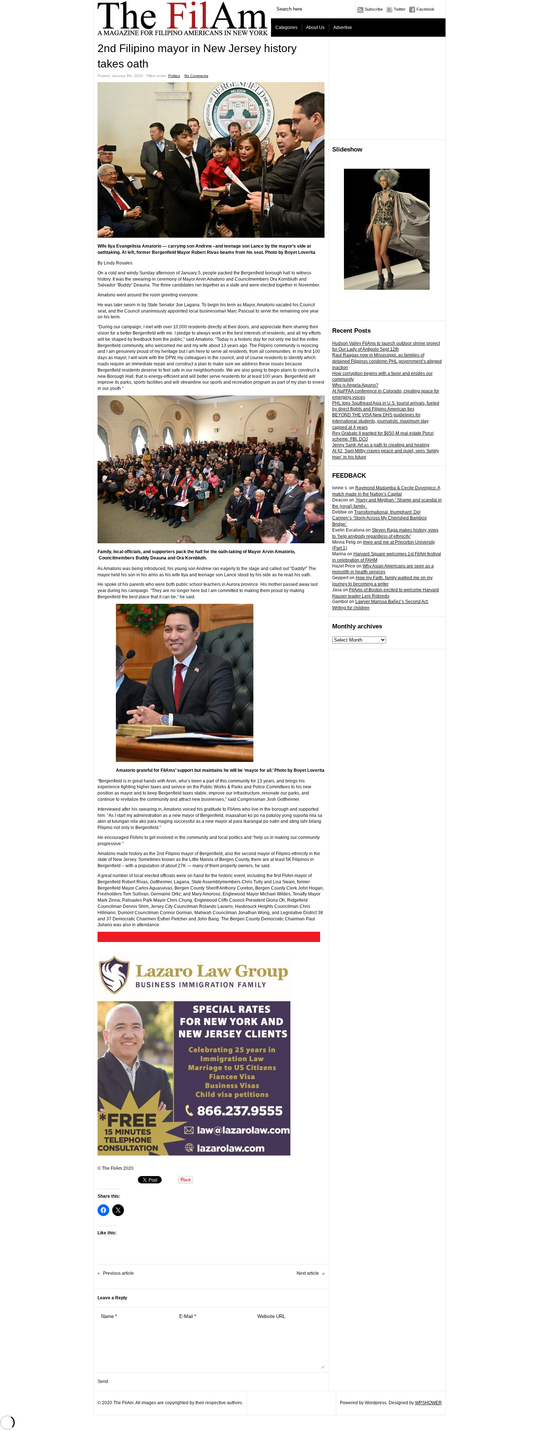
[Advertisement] (387, 88)
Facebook (425, 9)
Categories (286, 27)
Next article (308, 1273)
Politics (174, 76)
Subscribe (374, 9)
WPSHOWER (428, 1402)
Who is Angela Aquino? (355, 385)
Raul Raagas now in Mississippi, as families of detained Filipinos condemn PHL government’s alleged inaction (387, 361)
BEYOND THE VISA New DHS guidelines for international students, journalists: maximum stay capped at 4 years (380, 421)
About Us (315, 27)
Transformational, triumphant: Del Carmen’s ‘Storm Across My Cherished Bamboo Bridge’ (379, 518)
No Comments (196, 76)
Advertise (342, 27)
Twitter (400, 9)
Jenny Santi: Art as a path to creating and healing (380, 445)
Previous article (118, 1273)
